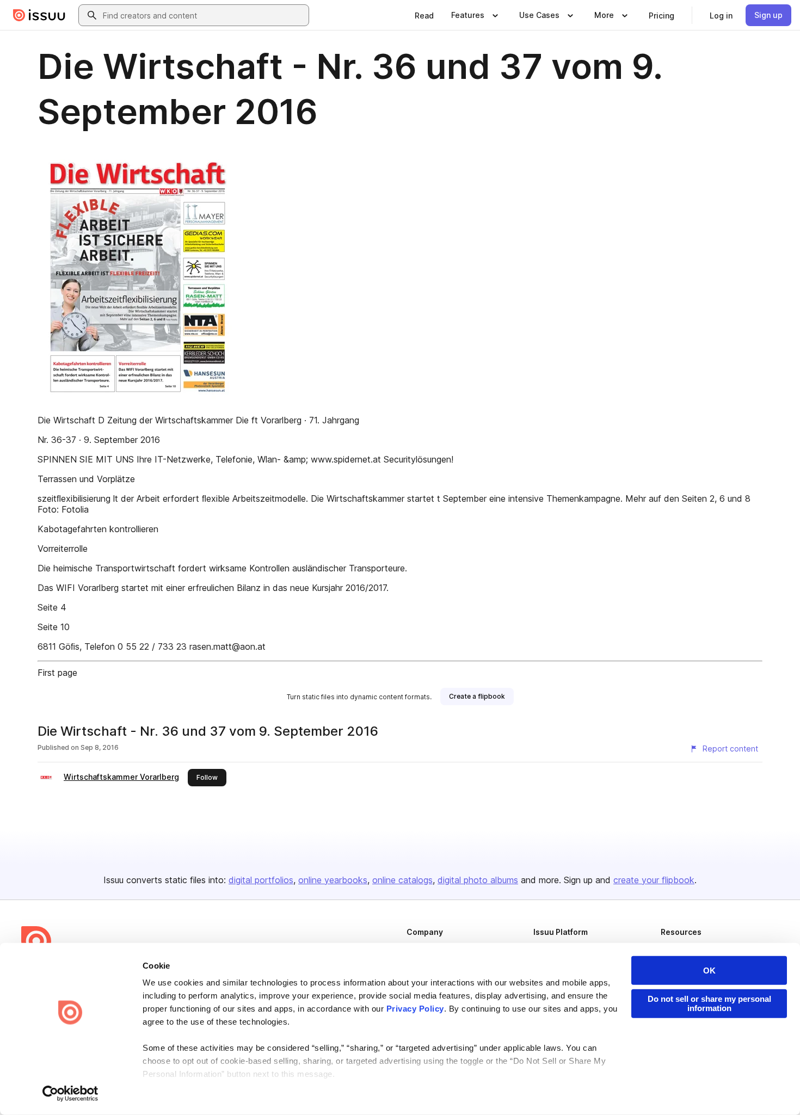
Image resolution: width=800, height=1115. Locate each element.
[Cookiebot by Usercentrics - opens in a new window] (70, 1094)
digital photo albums (478, 879)
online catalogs (402, 879)
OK (709, 970)
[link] (424, 15)
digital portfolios (261, 879)
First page (57, 672)
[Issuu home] (39, 15)
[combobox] (203, 15)
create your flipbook (653, 879)
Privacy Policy (415, 1008)
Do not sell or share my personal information (709, 1003)
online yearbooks (332, 879)
